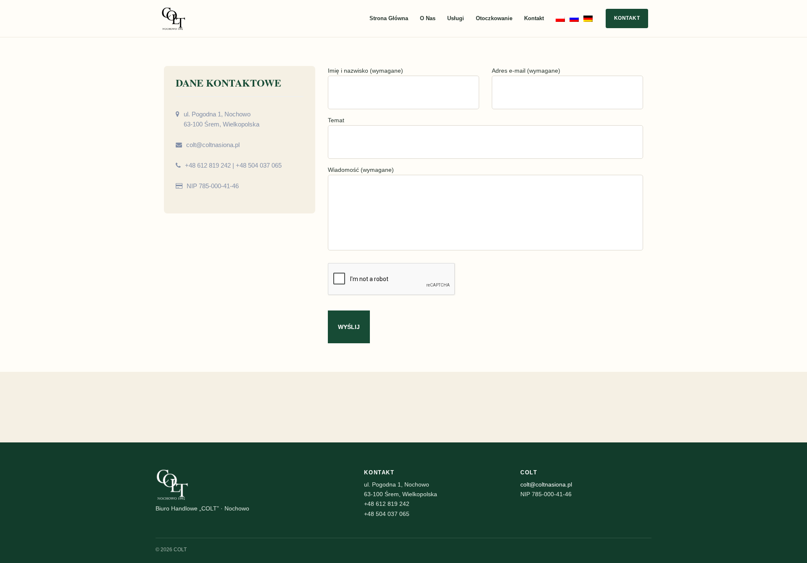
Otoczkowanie (494, 18)
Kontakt (534, 18)
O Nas (427, 18)
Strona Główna (388, 18)
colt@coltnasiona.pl (213, 144)
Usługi (455, 18)
